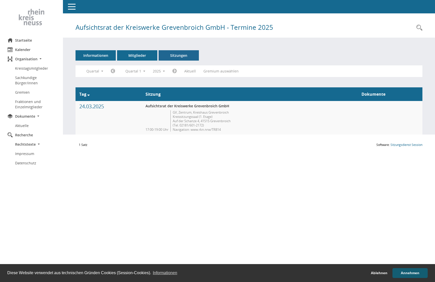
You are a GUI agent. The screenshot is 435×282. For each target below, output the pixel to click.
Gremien (22, 92)
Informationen (95, 55)
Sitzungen (178, 55)
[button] (31, 59)
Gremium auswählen (221, 71)
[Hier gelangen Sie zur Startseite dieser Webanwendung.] (31, 17)
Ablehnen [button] (379, 273)
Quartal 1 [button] (133, 71)
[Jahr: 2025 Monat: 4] (174, 71)
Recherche (24, 135)
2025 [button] (157, 71)
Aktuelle (22, 125)
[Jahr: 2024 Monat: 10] (113, 71)
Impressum (24, 153)
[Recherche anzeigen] (418, 28)
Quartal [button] (93, 71)
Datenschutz (25, 163)
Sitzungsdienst (406, 145)
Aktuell (190, 71)
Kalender (22, 49)
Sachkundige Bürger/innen (26, 80)
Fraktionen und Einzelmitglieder (29, 104)
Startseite (23, 40)
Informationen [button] (165, 273)
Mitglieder (137, 55)
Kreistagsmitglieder (31, 68)
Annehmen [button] (410, 273)
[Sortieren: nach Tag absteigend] (88, 94)
